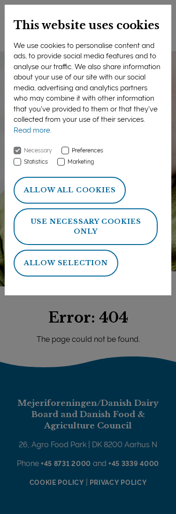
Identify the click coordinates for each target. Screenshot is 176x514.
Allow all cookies (70, 190)
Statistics (36, 161)
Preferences (87, 150)
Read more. (33, 130)
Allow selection (66, 263)
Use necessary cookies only (86, 226)
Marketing (81, 161)
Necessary (38, 150)
